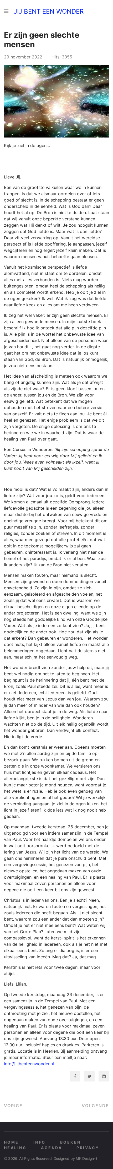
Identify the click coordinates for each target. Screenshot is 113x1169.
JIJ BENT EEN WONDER (49, 11)
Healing (15, 1147)
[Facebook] (75, 1076)
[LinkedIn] (104, 1076)
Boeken (70, 1142)
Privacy (87, 1147)
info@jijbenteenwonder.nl (29, 1063)
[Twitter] (89, 1076)
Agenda (51, 1147)
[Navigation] (6, 11)
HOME (11, 1142)
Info (39, 1142)
